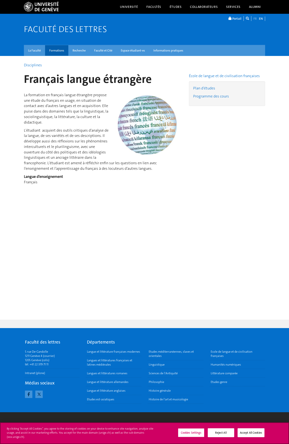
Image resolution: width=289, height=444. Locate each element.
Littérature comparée (224, 373)
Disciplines (33, 65)
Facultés (153, 7)
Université (129, 7)
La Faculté (34, 50)
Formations (56, 50)
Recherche (79, 50)
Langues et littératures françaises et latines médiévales (109, 362)
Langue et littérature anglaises (106, 391)
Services (233, 7)
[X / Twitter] (39, 393)
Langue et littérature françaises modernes (113, 352)
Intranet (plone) (35, 373)
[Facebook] (28, 393)
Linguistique (157, 364)
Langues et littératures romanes (107, 373)
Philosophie (156, 382)
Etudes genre (219, 382)
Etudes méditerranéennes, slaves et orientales (171, 354)
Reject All (220, 432)
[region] (144, 433)
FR (255, 19)
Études (176, 7)
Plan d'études (204, 88)
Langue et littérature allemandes (107, 382)
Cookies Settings (191, 432)
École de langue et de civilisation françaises (224, 75)
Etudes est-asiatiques (100, 399)
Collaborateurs (204, 7)
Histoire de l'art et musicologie (168, 399)
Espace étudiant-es (133, 50)
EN (261, 19)
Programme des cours (211, 96)
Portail (236, 19)
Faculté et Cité (103, 50)
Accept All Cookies (251, 432)
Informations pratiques (168, 50)
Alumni (255, 7)
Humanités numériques (226, 364)
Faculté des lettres (65, 29)
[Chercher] (247, 18)
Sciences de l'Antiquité (163, 373)
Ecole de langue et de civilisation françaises (231, 354)
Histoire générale (160, 391)
